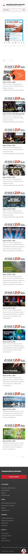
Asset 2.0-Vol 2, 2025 (9, 241)
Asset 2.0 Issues (5, 533)
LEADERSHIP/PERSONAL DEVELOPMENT (13, 90)
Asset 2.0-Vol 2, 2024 (9, 409)
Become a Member (14, 476)
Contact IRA (11, 551)
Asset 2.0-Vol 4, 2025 (9, 177)
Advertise (3, 538)
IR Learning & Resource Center (8, 488)
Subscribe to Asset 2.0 (6, 535)
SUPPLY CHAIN (17, 248)
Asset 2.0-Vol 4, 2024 (9, 342)
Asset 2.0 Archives (5, 540)
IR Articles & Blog (5, 495)
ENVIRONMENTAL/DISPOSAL (10, 246)
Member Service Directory (7, 520)
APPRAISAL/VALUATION (9, 411)
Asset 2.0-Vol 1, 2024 (9, 441)
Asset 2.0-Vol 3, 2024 (9, 375)
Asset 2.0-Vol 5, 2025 (9, 145)
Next (23, 457)
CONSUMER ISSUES (18, 86)
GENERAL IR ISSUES (8, 88)
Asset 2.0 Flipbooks (13, 84)
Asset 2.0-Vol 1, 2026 (9, 82)
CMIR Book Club (5, 510)
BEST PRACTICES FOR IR (9, 415)
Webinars (3, 492)
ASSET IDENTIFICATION (16, 413)
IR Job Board (4, 525)
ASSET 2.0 (5, 84)
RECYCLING (10, 248)
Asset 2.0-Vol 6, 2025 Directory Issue (13, 114)
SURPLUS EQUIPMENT (8, 250)
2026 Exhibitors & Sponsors (7, 505)
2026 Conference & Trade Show (8, 503)
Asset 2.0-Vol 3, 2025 (9, 209)
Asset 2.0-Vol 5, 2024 (9, 308)
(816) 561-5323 (4, 551)
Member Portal (4, 523)
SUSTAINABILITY (19, 250)
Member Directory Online (7, 518)
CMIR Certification (5, 490)
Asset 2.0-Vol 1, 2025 (9, 274)
